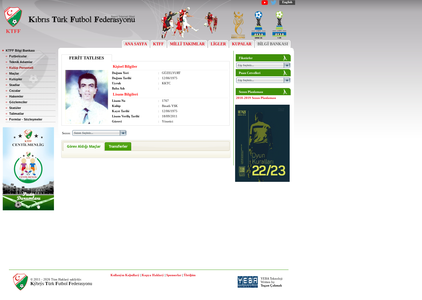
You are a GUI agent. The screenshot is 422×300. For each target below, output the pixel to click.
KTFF (158, 44)
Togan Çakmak (271, 285)
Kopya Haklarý (153, 275)
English (287, 2)
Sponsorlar (173, 275)
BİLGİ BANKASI (272, 44)
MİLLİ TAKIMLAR (187, 44)
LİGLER (218, 44)
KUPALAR (242, 44)
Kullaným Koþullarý (125, 275)
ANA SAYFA (135, 44)
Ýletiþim (189, 275)
